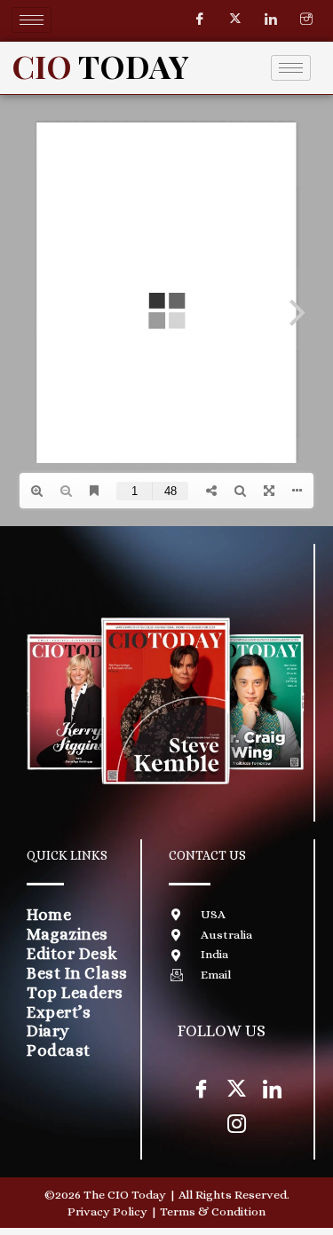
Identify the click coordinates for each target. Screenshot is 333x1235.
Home (49, 914)
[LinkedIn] (271, 19)
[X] (236, 1087)
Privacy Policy (107, 1211)
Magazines (67, 933)
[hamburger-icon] (32, 20)
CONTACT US (207, 855)
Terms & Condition (213, 1211)
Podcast (59, 1050)
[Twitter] (235, 19)
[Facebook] (199, 19)
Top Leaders (75, 992)
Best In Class (77, 973)
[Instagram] (306, 19)
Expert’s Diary (59, 1022)
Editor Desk (72, 953)
